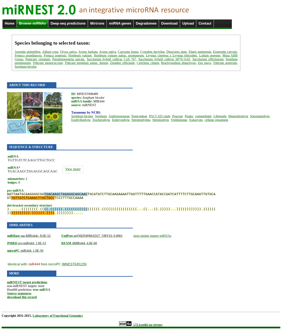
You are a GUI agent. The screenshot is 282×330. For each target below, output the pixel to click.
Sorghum (101, 116)
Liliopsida (219, 116)
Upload (188, 23)
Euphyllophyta (80, 120)
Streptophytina (141, 120)
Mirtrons (97, 23)
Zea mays (204, 63)
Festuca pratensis (55, 55)
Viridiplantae (179, 120)
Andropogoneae (119, 116)
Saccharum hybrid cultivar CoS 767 (111, 59)
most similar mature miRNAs (152, 235)
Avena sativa (107, 51)
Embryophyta (121, 120)
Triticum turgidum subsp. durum (86, 63)
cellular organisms (216, 120)
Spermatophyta (260, 116)
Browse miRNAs (32, 23)
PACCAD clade (159, 116)
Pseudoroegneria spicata (68, 59)
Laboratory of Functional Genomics (58, 315)
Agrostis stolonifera (27, 51)
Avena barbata (87, 51)
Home (9, 23)
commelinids (203, 116)
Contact (205, 23)
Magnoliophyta (238, 116)
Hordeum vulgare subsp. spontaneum (119, 55)
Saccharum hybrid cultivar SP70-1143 (164, 59)
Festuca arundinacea (28, 55)
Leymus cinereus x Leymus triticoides (171, 55)
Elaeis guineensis (200, 51)
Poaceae (177, 116)
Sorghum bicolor (26, 66)
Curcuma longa (128, 51)
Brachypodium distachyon (178, 63)
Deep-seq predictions (68, 23)
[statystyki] (125, 324)
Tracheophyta (101, 120)
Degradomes (146, 23)
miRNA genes (120, 23)
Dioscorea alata (176, 51)
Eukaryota (196, 120)
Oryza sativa (68, 51)
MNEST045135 (74, 264)
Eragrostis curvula (225, 51)
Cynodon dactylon (152, 51)
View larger (73, 169)
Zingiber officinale (122, 63)
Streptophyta (160, 120)
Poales (189, 116)
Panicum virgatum (37, 59)
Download (169, 23)
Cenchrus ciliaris (148, 63)
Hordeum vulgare (80, 55)
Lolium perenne (209, 55)
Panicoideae (139, 116)
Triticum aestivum (225, 63)
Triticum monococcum (47, 63)
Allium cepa (50, 51)
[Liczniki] (148, 324)
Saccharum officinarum (207, 59)
